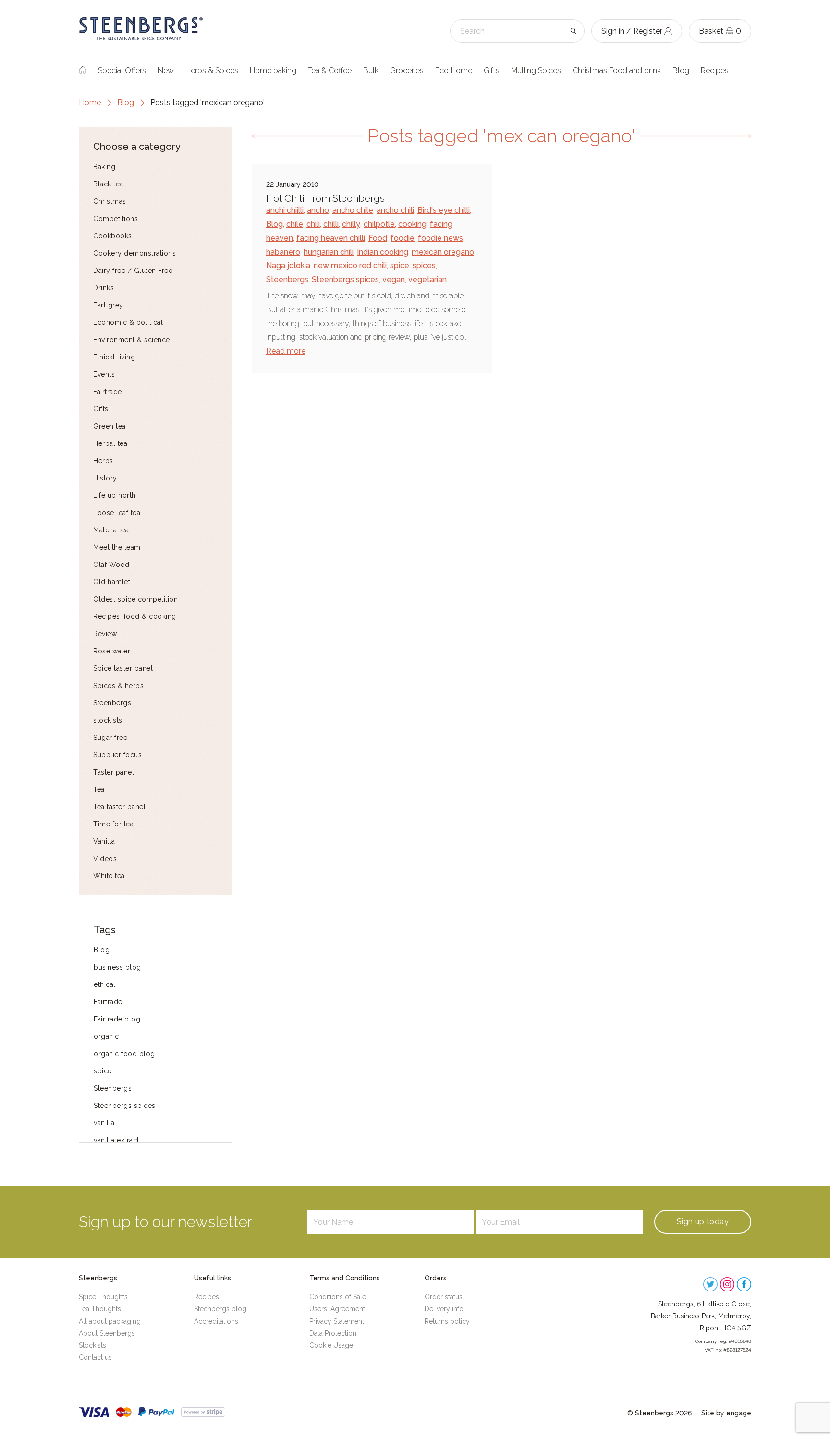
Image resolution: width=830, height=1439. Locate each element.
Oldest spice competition (135, 599)
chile (294, 224)
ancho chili (395, 210)
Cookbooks (112, 236)
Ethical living (114, 357)
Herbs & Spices (211, 70)
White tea (109, 876)
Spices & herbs (118, 685)
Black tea (108, 184)
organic (106, 1036)
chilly (351, 224)
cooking (412, 224)
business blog (117, 967)
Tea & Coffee (330, 70)
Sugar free (110, 737)
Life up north (114, 495)
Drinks (103, 288)
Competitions (115, 218)
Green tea (109, 426)
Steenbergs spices (125, 1105)
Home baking (273, 70)
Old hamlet (111, 582)
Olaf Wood (111, 564)
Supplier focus (117, 755)
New (166, 70)
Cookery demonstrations (134, 253)
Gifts (492, 70)
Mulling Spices (536, 70)
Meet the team (117, 547)
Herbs (103, 461)
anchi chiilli (285, 210)
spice (103, 1071)
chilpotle (379, 224)
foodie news (440, 238)
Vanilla (104, 841)
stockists (107, 720)
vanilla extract (116, 1140)
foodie (403, 238)
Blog (680, 70)
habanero (283, 252)
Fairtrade (107, 391)
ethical (105, 984)
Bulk (370, 70)
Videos (105, 858)
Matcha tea (111, 530)
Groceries (407, 70)
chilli (331, 224)
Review (105, 634)
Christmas (109, 201)
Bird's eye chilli (443, 210)
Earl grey (108, 305)
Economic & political (128, 322)
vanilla (104, 1123)
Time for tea (113, 824)
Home (90, 102)
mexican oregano (443, 252)
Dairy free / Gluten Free (132, 270)
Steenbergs (112, 703)
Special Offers (122, 70)
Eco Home (453, 70)
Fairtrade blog (117, 1019)
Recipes (715, 70)
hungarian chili (329, 252)
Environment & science (131, 340)
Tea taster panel (119, 807)
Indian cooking (382, 252)
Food (377, 238)
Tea (99, 789)
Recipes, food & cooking (134, 616)
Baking (104, 167)
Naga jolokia (288, 265)
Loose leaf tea (116, 513)
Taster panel (113, 772)
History (105, 478)
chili (313, 224)
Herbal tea (110, 443)
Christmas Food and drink (617, 70)
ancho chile (352, 210)
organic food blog (124, 1054)
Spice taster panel (123, 668)
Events (104, 374)
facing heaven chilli (330, 238)
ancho (318, 210)
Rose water (111, 651)
